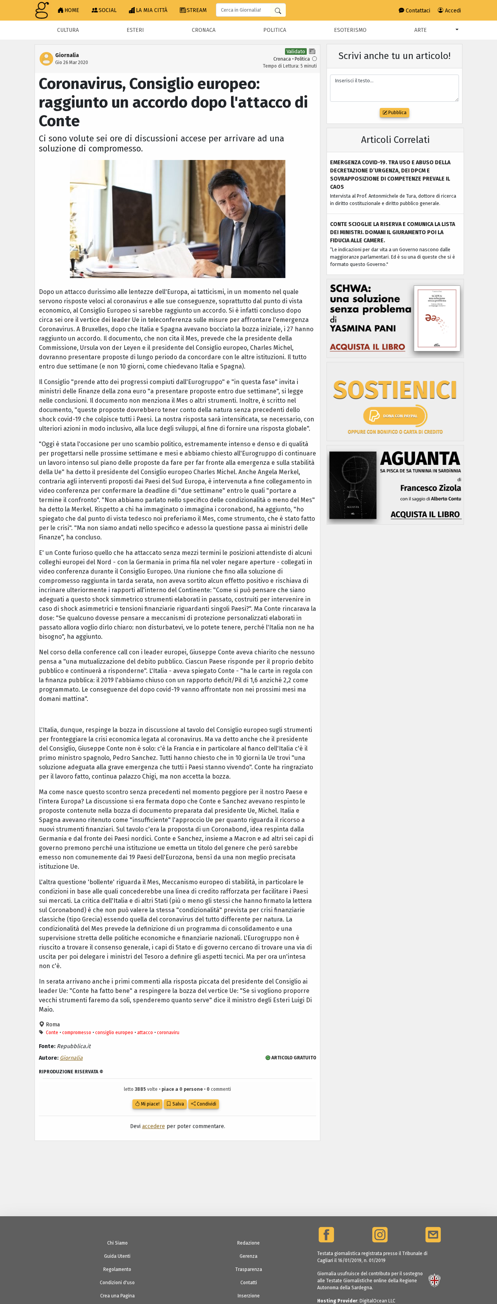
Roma (52, 1024)
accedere (153, 1126)
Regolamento (117, 1269)
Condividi (206, 1104)
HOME (71, 10)
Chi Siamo (117, 1243)
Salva (177, 1104)
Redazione (248, 1243)
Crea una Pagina (117, 1296)
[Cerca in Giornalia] (278, 10)
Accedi (452, 10)
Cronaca (203, 30)
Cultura (68, 30)
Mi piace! (150, 1104)
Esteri (135, 30)
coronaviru (168, 1032)
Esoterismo (350, 30)
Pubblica (397, 112)
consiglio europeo (114, 1032)
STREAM (197, 10)
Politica (274, 30)
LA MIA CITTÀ (151, 10)
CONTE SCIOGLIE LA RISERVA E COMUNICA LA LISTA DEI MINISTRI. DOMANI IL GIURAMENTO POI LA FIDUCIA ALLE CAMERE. (392, 232)
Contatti (248, 1282)
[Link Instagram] (380, 1235)
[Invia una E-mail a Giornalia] (433, 1235)
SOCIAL (107, 10)
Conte (52, 1032)
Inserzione (249, 1296)
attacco (145, 1032)
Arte (420, 30)
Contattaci (417, 10)
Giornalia (71, 1058)
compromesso (76, 1032)
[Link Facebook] (326, 1235)
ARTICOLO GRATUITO (293, 1058)
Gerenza (248, 1256)
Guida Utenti (117, 1256)
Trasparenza (248, 1269)
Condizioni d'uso (117, 1282)
